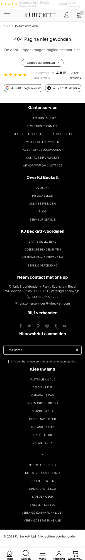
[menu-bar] (9, 15)
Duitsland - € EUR (42, 419)
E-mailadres (14, 350)
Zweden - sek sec (42, 504)
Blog (42, 211)
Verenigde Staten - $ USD (42, 520)
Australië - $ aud (42, 379)
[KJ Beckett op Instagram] (47, 326)
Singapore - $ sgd (42, 488)
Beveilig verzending (43, 265)
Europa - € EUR (42, 411)
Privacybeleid (42, 195)
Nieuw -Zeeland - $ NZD (42, 473)
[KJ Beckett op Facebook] (20, 326)
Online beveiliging (42, 203)
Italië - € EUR (42, 435)
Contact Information (42, 157)
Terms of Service (43, 219)
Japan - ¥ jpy (42, 442)
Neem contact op (42, 118)
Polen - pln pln (42, 481)
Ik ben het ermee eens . (45, 361)
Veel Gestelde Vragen (42, 141)
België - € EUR (43, 387)
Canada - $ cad (42, 395)
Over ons (42, 187)
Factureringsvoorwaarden (42, 149)
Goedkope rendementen (42, 249)
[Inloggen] (67, 15)
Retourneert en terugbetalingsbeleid (42, 134)
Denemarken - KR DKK (42, 403)
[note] (42, 4)
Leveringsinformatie (42, 126)
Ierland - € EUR (42, 427)
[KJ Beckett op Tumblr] (56, 326)
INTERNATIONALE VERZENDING (42, 257)
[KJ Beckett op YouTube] (65, 326)
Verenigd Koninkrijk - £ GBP (42, 512)
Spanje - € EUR (42, 496)
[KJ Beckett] (40, 15)
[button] (77, 350)
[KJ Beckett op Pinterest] (38, 326)
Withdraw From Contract (42, 165)
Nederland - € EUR (42, 465)
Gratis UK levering (43, 241)
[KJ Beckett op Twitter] (29, 326)
